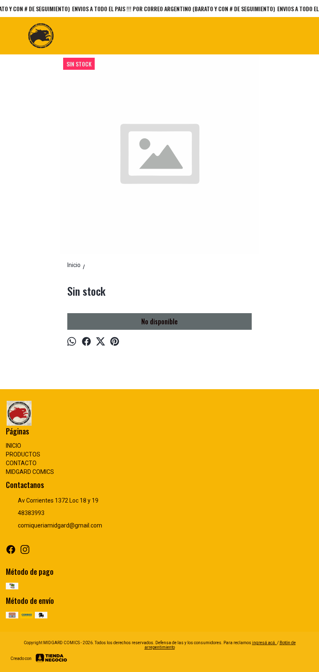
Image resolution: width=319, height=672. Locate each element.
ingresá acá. (264, 642)
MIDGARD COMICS (30, 471)
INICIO (13, 445)
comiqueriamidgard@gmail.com (60, 525)
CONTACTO (21, 463)
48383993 (31, 513)
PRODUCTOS (23, 454)
